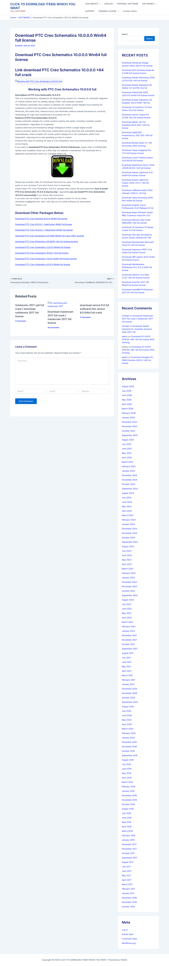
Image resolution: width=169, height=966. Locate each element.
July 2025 (126, 444)
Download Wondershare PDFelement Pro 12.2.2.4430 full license (137, 267)
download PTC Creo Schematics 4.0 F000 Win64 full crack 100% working (49, 236)
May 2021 (126, 666)
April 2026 (127, 404)
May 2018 (126, 822)
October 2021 (128, 644)
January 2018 (128, 840)
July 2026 (126, 391)
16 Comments (53, 327)
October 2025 (128, 431)
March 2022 (127, 622)
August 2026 (128, 386)
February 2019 (128, 786)
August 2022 (128, 600)
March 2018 (127, 831)
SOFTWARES (148, 3)
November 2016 (129, 902)
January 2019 (128, 791)
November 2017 (129, 849)
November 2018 (129, 800)
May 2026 (126, 399)
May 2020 (126, 720)
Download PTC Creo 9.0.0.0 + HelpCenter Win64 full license (43, 224)
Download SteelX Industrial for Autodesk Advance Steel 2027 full (137, 329)
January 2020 (128, 737)
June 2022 (127, 608)
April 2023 (127, 564)
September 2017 (129, 857)
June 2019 (127, 769)
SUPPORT (89, 11)
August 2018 (128, 809)
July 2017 (126, 866)
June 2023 (127, 555)
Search (125, 34)
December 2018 (129, 795)
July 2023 (126, 551)
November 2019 (129, 746)
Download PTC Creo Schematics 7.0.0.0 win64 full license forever (46, 258)
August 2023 (128, 546)
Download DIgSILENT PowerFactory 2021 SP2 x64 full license (137, 135)
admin (125, 336)
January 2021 (128, 684)
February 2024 (129, 520)
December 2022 (129, 582)
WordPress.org (129, 943)
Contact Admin (130, 11)
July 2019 (126, 764)
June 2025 (127, 448)
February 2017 (128, 889)
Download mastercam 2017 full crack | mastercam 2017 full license (137, 318)
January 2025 (128, 471)
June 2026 (127, 395)
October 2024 (128, 484)
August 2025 (128, 439)
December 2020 (129, 688)
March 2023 (127, 568)
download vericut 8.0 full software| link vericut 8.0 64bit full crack (94, 309)
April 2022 (127, 617)
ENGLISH (109, 3)
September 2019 (129, 755)
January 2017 (128, 893)
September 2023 (130, 542)
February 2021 (128, 680)
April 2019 (126, 777)
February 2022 (129, 626)
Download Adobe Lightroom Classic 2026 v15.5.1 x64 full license (135, 183)
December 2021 (129, 635)
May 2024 (126, 506)
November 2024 (129, 479)
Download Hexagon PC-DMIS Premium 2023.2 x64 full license (138, 360)
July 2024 (126, 497)
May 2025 (126, 453)
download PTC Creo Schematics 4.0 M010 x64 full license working (46, 241)
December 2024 (129, 475)
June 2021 (127, 662)
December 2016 (129, 897)
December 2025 (129, 422)
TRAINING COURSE (107, 11)
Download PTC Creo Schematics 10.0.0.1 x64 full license (41, 253)
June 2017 (126, 871)
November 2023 (129, 533)
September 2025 (130, 435)
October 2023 (128, 537)
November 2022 (129, 586)
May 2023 (126, 560)
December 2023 (129, 528)
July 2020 (126, 711)
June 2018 (127, 817)
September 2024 (130, 488)
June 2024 (127, 502)
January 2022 (128, 631)
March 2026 (127, 408)
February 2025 (129, 466)
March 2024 (127, 515)
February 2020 (129, 733)
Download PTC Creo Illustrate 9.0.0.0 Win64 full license (41, 218)
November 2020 (129, 693)
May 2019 (126, 773)
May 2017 (126, 875)
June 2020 (127, 715)
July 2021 (126, 657)
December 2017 (129, 844)
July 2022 (126, 604)
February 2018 (128, 835)
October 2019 (128, 751)
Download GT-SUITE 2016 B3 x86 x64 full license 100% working (138, 339)
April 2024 (127, 511)
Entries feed (127, 934)
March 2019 (127, 782)
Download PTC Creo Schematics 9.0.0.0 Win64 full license (42, 264)
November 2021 (129, 640)
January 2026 (128, 417)
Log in (125, 930)
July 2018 (126, 813)
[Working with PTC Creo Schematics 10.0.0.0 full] (38, 81)
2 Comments (20, 321)
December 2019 (129, 742)
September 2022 (130, 595)
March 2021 (127, 675)
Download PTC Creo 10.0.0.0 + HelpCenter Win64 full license (44, 230)
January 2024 (128, 524)
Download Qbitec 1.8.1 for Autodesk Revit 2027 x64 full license (135, 125)
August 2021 (128, 653)
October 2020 (128, 697)
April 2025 (127, 457)
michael (125, 315)
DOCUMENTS (91, 3)
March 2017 (127, 884)
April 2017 (126, 880)
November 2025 (129, 426)
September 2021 (129, 648)
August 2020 (128, 706)
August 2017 (127, 862)
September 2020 (130, 702)
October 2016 (128, 906)
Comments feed (129, 938)
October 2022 (128, 591)
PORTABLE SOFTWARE (127, 3)
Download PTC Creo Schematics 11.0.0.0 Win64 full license (42, 247)
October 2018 (128, 804)
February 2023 (129, 573)
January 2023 (128, 577)
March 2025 (127, 462)
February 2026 (129, 413)
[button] (99, 3)
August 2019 (128, 760)
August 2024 (128, 493)
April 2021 (126, 671)
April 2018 (126, 826)
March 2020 (127, 728)
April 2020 (127, 724)
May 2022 (126, 613)
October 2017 (128, 853)
